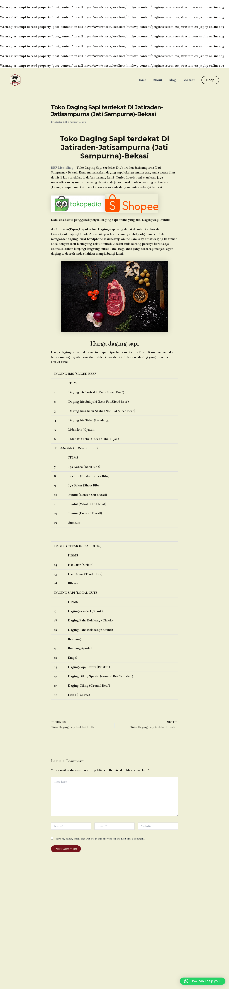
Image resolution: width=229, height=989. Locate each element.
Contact (188, 80)
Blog (172, 80)
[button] (210, 80)
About (157, 80)
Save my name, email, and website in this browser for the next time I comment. (100, 838)
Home (141, 80)
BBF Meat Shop (62, 168)
